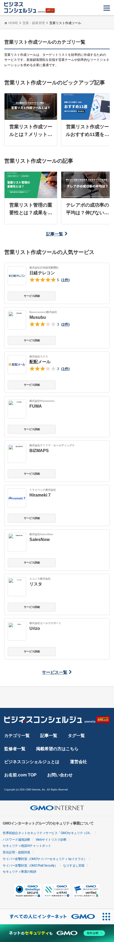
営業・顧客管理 (34, 23)
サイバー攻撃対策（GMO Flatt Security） (30, 865)
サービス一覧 (54, 672)
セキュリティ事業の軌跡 (19, 871)
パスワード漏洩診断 (16, 839)
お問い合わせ (60, 775)
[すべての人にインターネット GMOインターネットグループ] (49, 916)
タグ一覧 (76, 735)
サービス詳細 (32, 295)
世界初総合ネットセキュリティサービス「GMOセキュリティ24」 (48, 833)
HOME (13, 23)
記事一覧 (54, 234)
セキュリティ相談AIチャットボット (27, 846)
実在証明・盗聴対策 (16, 852)
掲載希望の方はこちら (57, 749)
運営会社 (78, 761)
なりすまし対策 (74, 865)
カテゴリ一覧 (17, 735)
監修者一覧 (14, 749)
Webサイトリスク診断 (51, 839)
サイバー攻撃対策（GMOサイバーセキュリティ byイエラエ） (45, 859)
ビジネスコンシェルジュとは (31, 761)
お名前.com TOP (20, 775)
